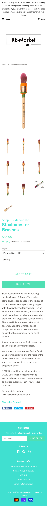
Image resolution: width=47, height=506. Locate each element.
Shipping (6, 241)
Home (4, 65)
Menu (7, 19)
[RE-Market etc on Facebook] (18, 452)
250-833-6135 (23, 479)
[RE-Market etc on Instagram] (29, 452)
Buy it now (23, 284)
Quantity (6, 259)
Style (4, 248)
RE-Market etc (26, 492)
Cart (43, 19)
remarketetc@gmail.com (23, 484)
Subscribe (36, 438)
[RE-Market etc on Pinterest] (23, 452)
